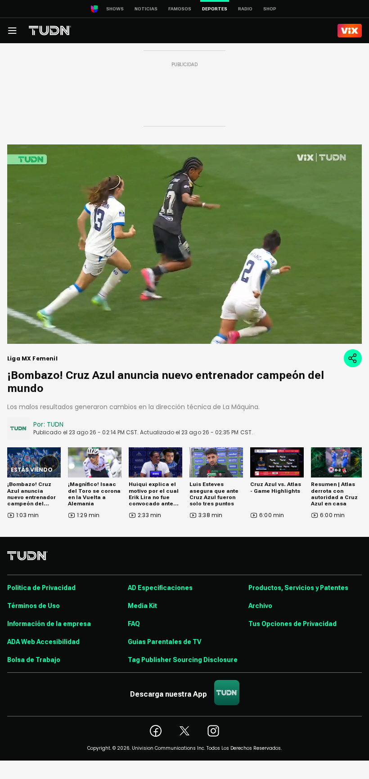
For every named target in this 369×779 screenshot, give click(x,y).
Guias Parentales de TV (164, 641)
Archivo (260, 605)
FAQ (134, 623)
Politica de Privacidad (41, 587)
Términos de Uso (33, 605)
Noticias (146, 8)
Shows (115, 8)
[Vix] (350, 30)
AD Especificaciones (160, 587)
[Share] (353, 358)
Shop (269, 8)
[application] (184, 244)
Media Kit (142, 605)
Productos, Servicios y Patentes (298, 587)
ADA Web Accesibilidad (43, 641)
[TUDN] (50, 30)
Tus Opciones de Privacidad (292, 623)
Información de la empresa (49, 623)
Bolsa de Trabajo (33, 659)
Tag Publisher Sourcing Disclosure (183, 659)
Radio (245, 8)
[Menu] (12, 30)
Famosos (179, 8)
